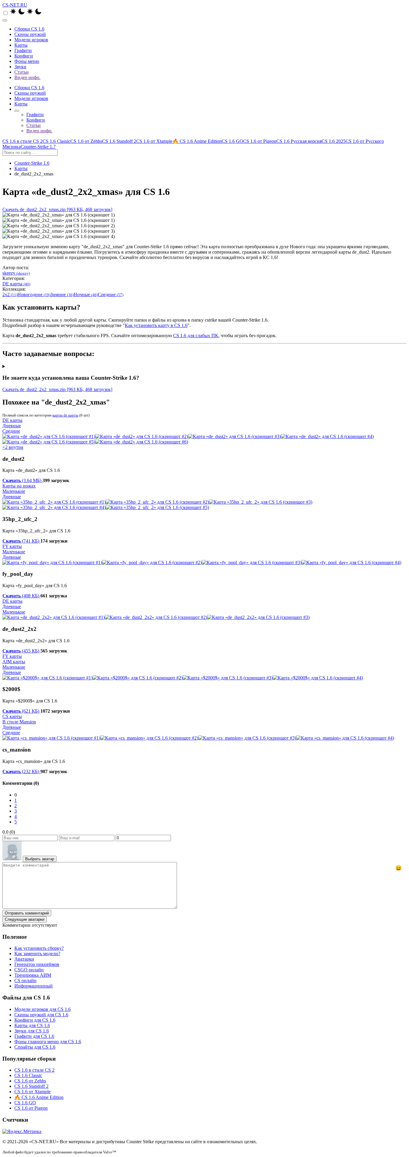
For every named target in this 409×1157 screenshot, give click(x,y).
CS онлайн (25, 980)
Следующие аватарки (24, 919)
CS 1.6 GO (232, 141)
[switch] (5, 13)
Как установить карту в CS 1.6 (156, 325)
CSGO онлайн (29, 969)
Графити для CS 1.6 (34, 1036)
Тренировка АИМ (32, 975)
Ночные (86, 294)
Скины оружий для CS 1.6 (41, 1014)
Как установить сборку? (39, 948)
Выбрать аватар (39, 859)
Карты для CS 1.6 (32, 1025)
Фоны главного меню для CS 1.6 (47, 1041)
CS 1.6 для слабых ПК (195, 335)
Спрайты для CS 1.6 (34, 1047)
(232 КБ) (21, 771)
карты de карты (65, 415)
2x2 (9, 294)
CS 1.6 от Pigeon (259, 141)
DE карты (16, 283)
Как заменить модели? (37, 953)
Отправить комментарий (27, 913)
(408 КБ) (21, 595)
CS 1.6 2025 (334, 141)
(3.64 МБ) (22, 480)
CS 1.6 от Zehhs (86, 141)
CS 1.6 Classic (56, 141)
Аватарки (24, 958)
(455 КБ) (21, 650)
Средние (110, 294)
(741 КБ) (21, 540)
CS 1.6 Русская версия (299, 141)
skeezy (16, 272)
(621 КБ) (21, 711)
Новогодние (33, 294)
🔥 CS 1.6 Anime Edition (197, 141)
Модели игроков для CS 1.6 (42, 1009)
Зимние (62, 294)
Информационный (33, 985)
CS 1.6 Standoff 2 (119, 141)
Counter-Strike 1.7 (38, 146)
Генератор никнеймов (36, 964)
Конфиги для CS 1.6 (34, 1020)
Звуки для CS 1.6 (31, 1030)
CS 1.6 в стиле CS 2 (22, 141)
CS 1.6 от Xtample (154, 141)
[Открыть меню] (4, 20)
